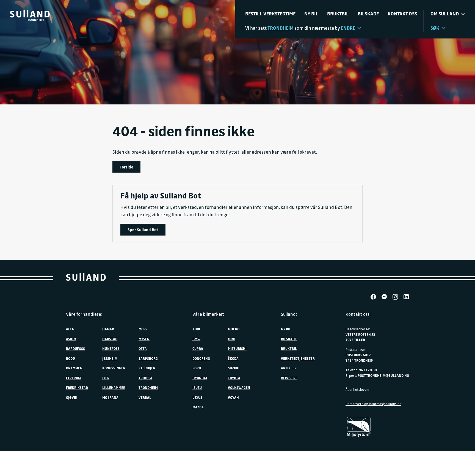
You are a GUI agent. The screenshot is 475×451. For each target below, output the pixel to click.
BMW (196, 339)
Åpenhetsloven (357, 389)
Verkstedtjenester (298, 358)
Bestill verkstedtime (270, 13)
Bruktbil (338, 13)
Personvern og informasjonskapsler (373, 404)
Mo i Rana (110, 397)
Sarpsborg (148, 358)
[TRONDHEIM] (30, 14)
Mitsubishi (237, 348)
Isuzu (197, 387)
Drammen (74, 368)
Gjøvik (71, 397)
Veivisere (289, 378)
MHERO (233, 329)
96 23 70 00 (368, 370)
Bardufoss (75, 348)
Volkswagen (239, 387)
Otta (143, 348)
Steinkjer (147, 368)
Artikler (289, 368)
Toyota (234, 378)
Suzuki (233, 368)
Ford (196, 368)
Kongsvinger (113, 368)
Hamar (108, 329)
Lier (105, 378)
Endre (348, 28)
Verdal (145, 397)
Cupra (197, 348)
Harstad (109, 339)
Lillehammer (113, 387)
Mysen (144, 339)
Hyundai (199, 378)
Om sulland (444, 13)
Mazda (198, 407)
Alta (70, 329)
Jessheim (109, 358)
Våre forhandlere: (84, 314)
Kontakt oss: (358, 314)
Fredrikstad (77, 387)
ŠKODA (233, 358)
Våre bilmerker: (208, 314)
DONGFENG (201, 358)
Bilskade (368, 13)
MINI (231, 339)
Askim (71, 339)
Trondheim (148, 387)
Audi (196, 329)
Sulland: (289, 314)
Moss (143, 329)
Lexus (197, 397)
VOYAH (233, 397)
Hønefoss (111, 348)
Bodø (70, 358)
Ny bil (311, 13)
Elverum (73, 378)
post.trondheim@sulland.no (383, 375)
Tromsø (145, 378)
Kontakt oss (402, 13)
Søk (434, 28)
